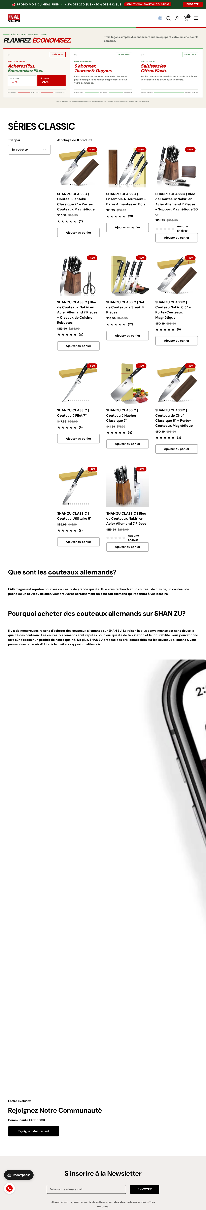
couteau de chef (39, 594)
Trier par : (15, 140)
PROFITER (192, 4)
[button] (168, 18)
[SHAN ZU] (14, 18)
